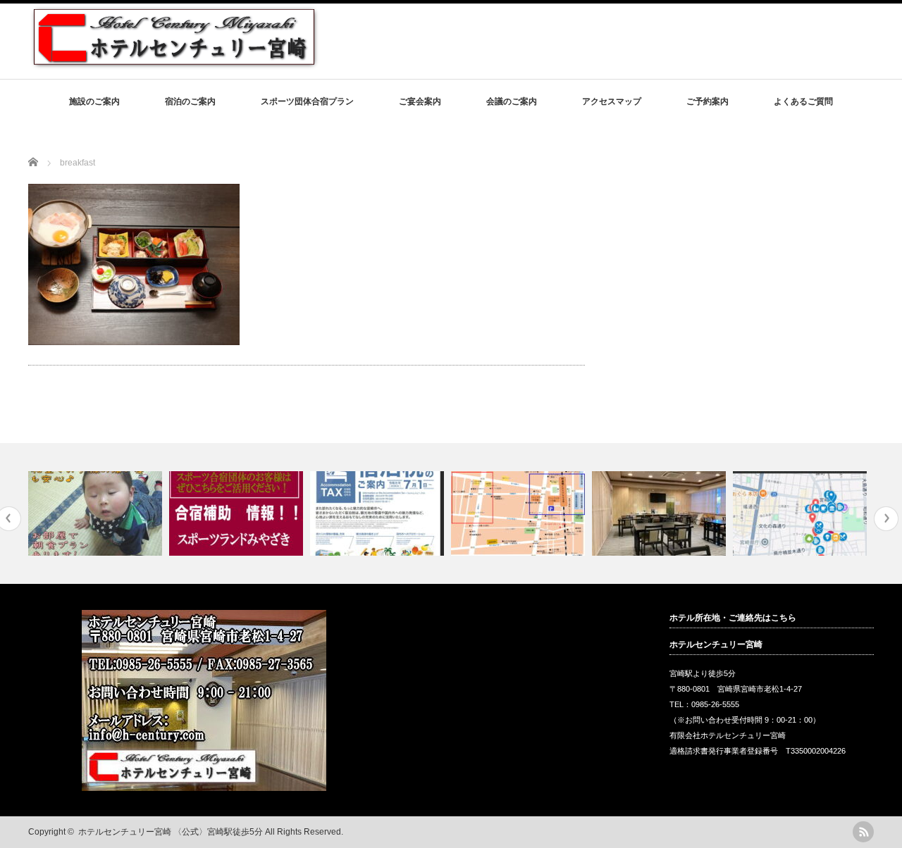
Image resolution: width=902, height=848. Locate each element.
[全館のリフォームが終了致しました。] (660, 513)
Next (886, 518)
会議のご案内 (511, 101)
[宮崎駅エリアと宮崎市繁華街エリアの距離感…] (519, 513)
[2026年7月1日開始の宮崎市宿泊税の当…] (378, 513)
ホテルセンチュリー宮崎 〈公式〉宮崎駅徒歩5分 (170, 832)
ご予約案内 (707, 101)
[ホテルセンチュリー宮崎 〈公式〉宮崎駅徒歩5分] (174, 64)
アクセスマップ (611, 101)
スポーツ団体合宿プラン (307, 101)
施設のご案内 (94, 101)
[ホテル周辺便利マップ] (801, 513)
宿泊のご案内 (190, 101)
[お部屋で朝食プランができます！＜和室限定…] (97, 513)
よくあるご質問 (803, 101)
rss (863, 831)
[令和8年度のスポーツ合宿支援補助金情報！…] (238, 513)
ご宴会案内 (420, 101)
